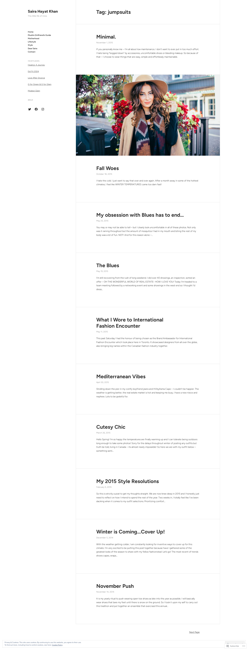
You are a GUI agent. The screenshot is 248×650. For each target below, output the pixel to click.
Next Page (194, 632)
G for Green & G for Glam (39, 84)
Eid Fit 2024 (33, 71)
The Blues (107, 265)
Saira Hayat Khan (43, 11)
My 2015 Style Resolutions (127, 481)
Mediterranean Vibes (121, 376)
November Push (115, 586)
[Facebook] (36, 109)
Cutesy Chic (110, 427)
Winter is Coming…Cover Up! (130, 532)
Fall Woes (107, 168)
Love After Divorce (36, 78)
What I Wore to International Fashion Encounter (129, 323)
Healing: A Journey (36, 65)
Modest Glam (34, 91)
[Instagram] (42, 109)
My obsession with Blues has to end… (140, 215)
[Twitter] (29, 109)
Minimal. (106, 37)
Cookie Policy (57, 645)
